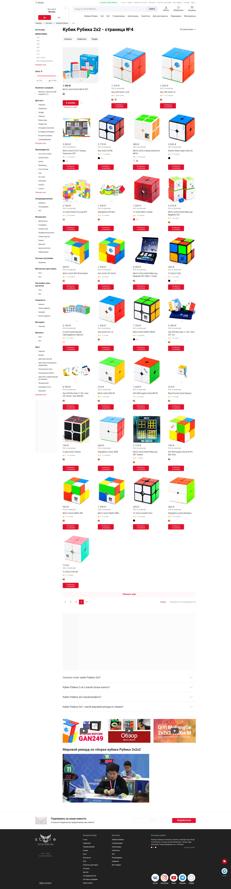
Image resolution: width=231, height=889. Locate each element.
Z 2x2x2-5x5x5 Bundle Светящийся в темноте (73, 333)
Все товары (116, 865)
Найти (152, 9)
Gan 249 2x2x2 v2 (167, 92)
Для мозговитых (160, 16)
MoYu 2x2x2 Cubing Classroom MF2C (146, 152)
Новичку (68, 39)
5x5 (38, 47)
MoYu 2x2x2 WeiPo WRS (108, 513)
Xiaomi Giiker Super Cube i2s (180, 151)
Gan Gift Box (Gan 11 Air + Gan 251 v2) (181, 333)
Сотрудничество (89, 876)
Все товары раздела (45, 61)
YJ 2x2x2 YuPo (174, 273)
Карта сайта (88, 883)
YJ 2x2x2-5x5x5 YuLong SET (75, 212)
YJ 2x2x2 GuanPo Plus (142, 513)
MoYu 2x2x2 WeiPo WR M (144, 332)
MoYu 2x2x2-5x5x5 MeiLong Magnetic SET (180, 213)
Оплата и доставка (164, 2)
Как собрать (177, 2)
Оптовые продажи (90, 879)
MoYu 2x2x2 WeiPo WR (73, 513)
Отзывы (187, 2)
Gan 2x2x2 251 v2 (105, 332)
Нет (59, 17)
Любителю (81, 39)
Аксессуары (133, 16)
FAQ (84, 861)
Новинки (115, 861)
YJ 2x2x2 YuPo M (70, 572)
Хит (113, 854)
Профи (94, 39)
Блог (85, 854)
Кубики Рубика (91, 16)
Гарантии (86, 843)
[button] (151, 847)
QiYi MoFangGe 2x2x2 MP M (145, 393)
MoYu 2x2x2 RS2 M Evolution (75, 273)
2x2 (102, 16)
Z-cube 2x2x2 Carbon (72, 452)
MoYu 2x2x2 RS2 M (106, 393)
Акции (130, 2)
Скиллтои (145, 16)
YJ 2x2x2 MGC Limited (142, 212)
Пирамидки (176, 16)
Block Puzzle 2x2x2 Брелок (180, 393)
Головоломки (119, 16)
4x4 (38, 44)
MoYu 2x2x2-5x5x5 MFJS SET (75, 89)
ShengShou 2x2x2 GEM (108, 452)
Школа (85, 872)
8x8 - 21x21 (41, 57)
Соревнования (89, 847)
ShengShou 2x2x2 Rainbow (180, 513)
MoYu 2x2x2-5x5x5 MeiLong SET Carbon (145, 453)
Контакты (152, 2)
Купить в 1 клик (70, 107)
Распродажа (117, 858)
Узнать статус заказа (109, 2)
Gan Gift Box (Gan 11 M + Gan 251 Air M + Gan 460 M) (75, 394)
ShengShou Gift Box (106, 212)
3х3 (108, 16)
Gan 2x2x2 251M (105, 151)
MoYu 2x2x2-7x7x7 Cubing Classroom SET (74, 152)
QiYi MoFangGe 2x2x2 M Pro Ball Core (180, 453)
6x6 (38, 51)
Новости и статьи (140, 2)
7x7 (38, 54)
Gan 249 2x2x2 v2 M (120, 92)
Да (45, 17)
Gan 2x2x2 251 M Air (107, 273)
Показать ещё (129, 594)
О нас (124, 2)
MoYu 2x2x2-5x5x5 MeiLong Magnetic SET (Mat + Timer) (145, 274)
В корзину (70, 103)
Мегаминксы (190, 16)
